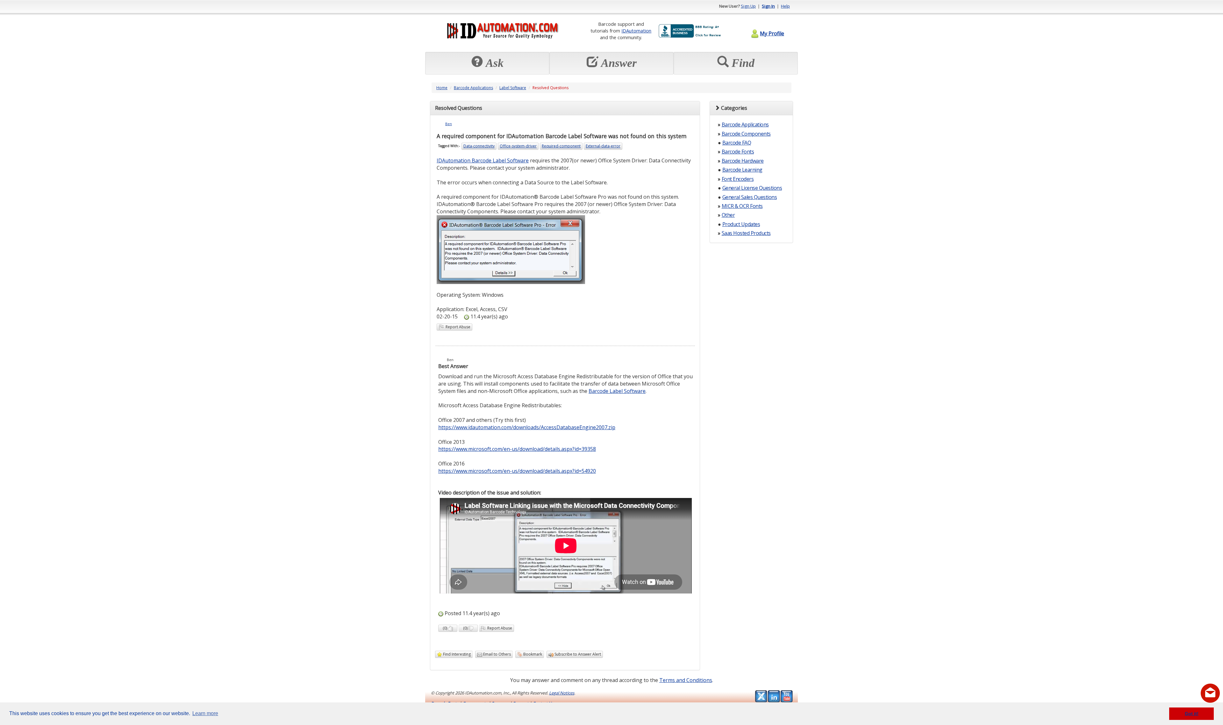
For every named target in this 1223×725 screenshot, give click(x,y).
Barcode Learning (742, 169)
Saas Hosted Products (746, 233)
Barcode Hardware (743, 160)
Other (728, 214)
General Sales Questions (749, 197)
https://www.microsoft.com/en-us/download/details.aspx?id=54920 (517, 470)
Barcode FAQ (736, 142)
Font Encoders (738, 178)
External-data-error (603, 146)
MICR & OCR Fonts (742, 206)
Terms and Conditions (685, 680)
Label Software (512, 87)
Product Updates (741, 224)
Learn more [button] (205, 713)
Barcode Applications (473, 87)
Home (441, 87)
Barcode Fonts (738, 151)
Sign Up (748, 6)
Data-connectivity (479, 146)
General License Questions (752, 187)
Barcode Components (746, 133)
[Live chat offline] (1210, 693)
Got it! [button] (1191, 713)
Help (785, 6)
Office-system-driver (518, 146)
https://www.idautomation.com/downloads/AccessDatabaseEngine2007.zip (526, 427)
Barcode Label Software (617, 390)
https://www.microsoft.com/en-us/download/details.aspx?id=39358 (517, 448)
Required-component (561, 146)
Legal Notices (561, 693)
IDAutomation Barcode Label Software (483, 160)
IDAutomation (636, 30)
